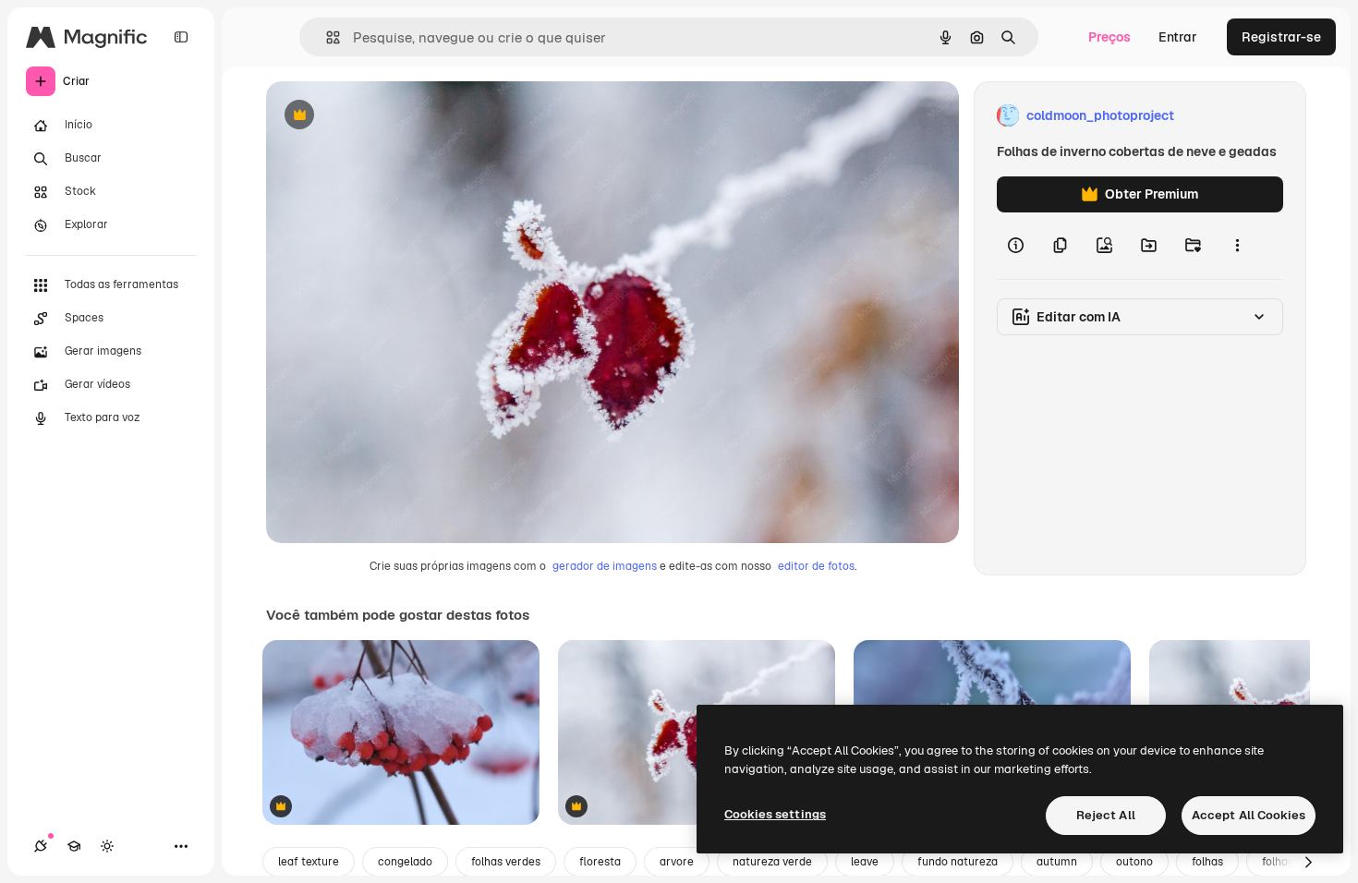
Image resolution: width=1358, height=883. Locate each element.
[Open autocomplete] (325, 37)
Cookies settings (775, 814)
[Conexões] (40, 846)
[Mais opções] (1237, 245)
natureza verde (772, 861)
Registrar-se (1281, 37)
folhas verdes (505, 861)
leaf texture (308, 861)
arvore (677, 861)
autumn (1057, 861)
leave (865, 861)
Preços (1109, 37)
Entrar (1177, 37)
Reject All (1105, 815)
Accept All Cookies (1248, 815)
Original (384, 116)
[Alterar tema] (107, 846)
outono (1134, 861)
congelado (405, 861)
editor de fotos (816, 566)
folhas (1207, 861)
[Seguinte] (1308, 862)
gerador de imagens (604, 566)
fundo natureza (957, 861)
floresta (600, 861)
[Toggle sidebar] (181, 37)
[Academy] (74, 846)
